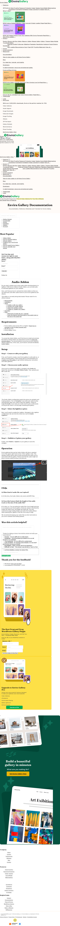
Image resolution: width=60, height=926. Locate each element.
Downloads (6, 45)
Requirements (8, 300)
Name (4, 261)
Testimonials (6, 96)
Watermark (42, 47)
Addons (5, 225)
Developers (6, 65)
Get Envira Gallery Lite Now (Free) (10, 653)
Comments (19, 9)
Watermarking (52, 8)
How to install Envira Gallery (11, 245)
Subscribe (4, 271)
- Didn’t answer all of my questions (18, 545)
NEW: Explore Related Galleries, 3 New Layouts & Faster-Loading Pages (23, 23)
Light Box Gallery (17, 41)
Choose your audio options (15, 306)
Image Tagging (36, 8)
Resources (6, 51)
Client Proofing (14, 8)
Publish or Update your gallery (16, 309)
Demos (5, 38)
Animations (25, 9)
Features (5, 5)
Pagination (33, 44)
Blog (4, 59)
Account (5, 226)
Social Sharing (53, 44)
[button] (6, 555)
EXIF (32, 47)
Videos (52, 41)
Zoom (26, 47)
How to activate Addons (10, 239)
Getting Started (7, 219)
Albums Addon (7, 241)
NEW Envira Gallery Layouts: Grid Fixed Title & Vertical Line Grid (21, 82)
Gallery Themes (45, 41)
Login (4, 99)
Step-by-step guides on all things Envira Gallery (16, 57)
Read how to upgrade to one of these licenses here (20, 326)
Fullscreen (21, 44)
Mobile (56, 41)
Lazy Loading (11, 47)
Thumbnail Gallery (8, 43)
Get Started (3, 200)
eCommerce (12, 9)
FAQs (5, 312)
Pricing (5, 48)
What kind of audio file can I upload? (17, 313)
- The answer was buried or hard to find (21, 547)
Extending (6, 223)
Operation (7, 310)
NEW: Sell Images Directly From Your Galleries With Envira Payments (23, 35)
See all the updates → (9, 37)
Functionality (6, 220)
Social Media (43, 8)
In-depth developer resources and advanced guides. (18, 67)
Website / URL (6, 641)
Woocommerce (19, 47)
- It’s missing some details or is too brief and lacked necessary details (20, 543)
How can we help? (16, 563)
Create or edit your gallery (15, 305)
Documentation (7, 54)
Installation (7, 302)
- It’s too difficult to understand (16, 537)
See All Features (11, 200)
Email (4, 266)
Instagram (46, 44)
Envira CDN (6, 50)
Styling (5, 222)
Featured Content (12, 44)
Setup (6, 303)
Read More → (48, 23)
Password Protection (25, 8)
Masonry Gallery (27, 41)
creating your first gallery (9, 360)
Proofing (36, 47)
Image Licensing (33, 9)
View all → (47, 9)
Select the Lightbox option (14, 308)
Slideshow (27, 44)
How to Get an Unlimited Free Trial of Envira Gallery (18, 94)
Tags (29, 47)
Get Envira (6, 100)
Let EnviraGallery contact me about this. (16, 550)
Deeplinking (39, 44)
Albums (9, 41)
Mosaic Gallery (36, 41)
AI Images (41, 9)
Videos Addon (7, 238)
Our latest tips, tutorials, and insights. (13, 62)
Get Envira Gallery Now (9, 132)
